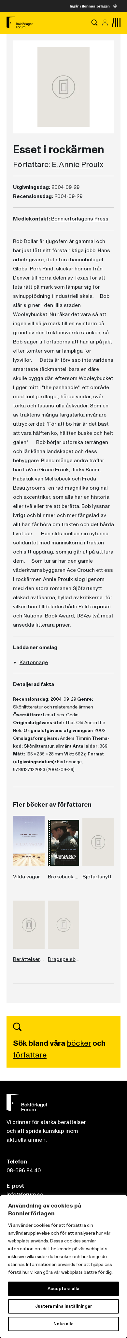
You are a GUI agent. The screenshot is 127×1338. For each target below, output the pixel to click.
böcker (79, 1043)
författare (30, 1055)
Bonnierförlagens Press (79, 218)
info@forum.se (25, 1194)
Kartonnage (34, 662)
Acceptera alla (63, 1288)
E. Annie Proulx (77, 164)
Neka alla (63, 1324)
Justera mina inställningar (63, 1306)
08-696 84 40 (24, 1170)
